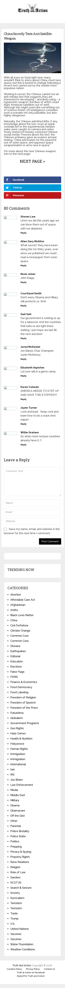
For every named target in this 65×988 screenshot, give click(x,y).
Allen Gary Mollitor (32, 241)
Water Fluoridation (21, 944)
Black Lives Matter (22, 615)
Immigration (17, 754)
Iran (12, 769)
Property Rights (20, 856)
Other (13, 820)
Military (14, 800)
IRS (12, 774)
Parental (15, 826)
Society (15, 892)
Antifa (14, 610)
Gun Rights (17, 728)
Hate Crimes (18, 733)
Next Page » (32, 161)
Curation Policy (14, 969)
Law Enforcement (21, 784)
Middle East (17, 795)
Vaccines (16, 934)
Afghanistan (17, 604)
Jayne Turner (28, 407)
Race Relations (19, 862)
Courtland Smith (31, 293)
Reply (23, 233)
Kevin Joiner (28, 274)
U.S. (12, 923)
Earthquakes (18, 651)
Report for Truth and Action (31, 976)
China (13, 620)
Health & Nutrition (21, 738)
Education (16, 661)
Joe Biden (16, 779)
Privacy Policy (33, 969)
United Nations (19, 928)
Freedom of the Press (24, 707)
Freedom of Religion (23, 697)
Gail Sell (25, 314)
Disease (15, 646)
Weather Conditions (22, 949)
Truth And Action (21, 965)
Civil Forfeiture (19, 625)
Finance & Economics (23, 682)
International (18, 764)
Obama (15, 805)
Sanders (15, 877)
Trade (14, 913)
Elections (16, 666)
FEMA (14, 676)
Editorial (15, 656)
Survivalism (17, 898)
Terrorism (16, 903)
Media (14, 790)
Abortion (15, 594)
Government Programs (24, 723)
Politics (14, 841)
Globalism (16, 718)
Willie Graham (29, 432)
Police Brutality (19, 831)
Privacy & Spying (20, 851)
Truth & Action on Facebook (31, 972)
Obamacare (17, 810)
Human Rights (19, 748)
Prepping (16, 846)
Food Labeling (19, 692)
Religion (15, 867)
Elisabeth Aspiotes (32, 367)
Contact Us (49, 969)
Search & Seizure (21, 887)
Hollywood (17, 743)
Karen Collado (29, 387)
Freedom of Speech (23, 702)
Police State (18, 836)
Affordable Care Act (22, 599)
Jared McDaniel (30, 346)
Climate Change (20, 630)
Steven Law (28, 216)
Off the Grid (17, 815)
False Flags (17, 671)
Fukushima (17, 712)
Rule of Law (18, 872)
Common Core (19, 635)
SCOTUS (15, 882)
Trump (14, 918)
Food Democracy (21, 687)
